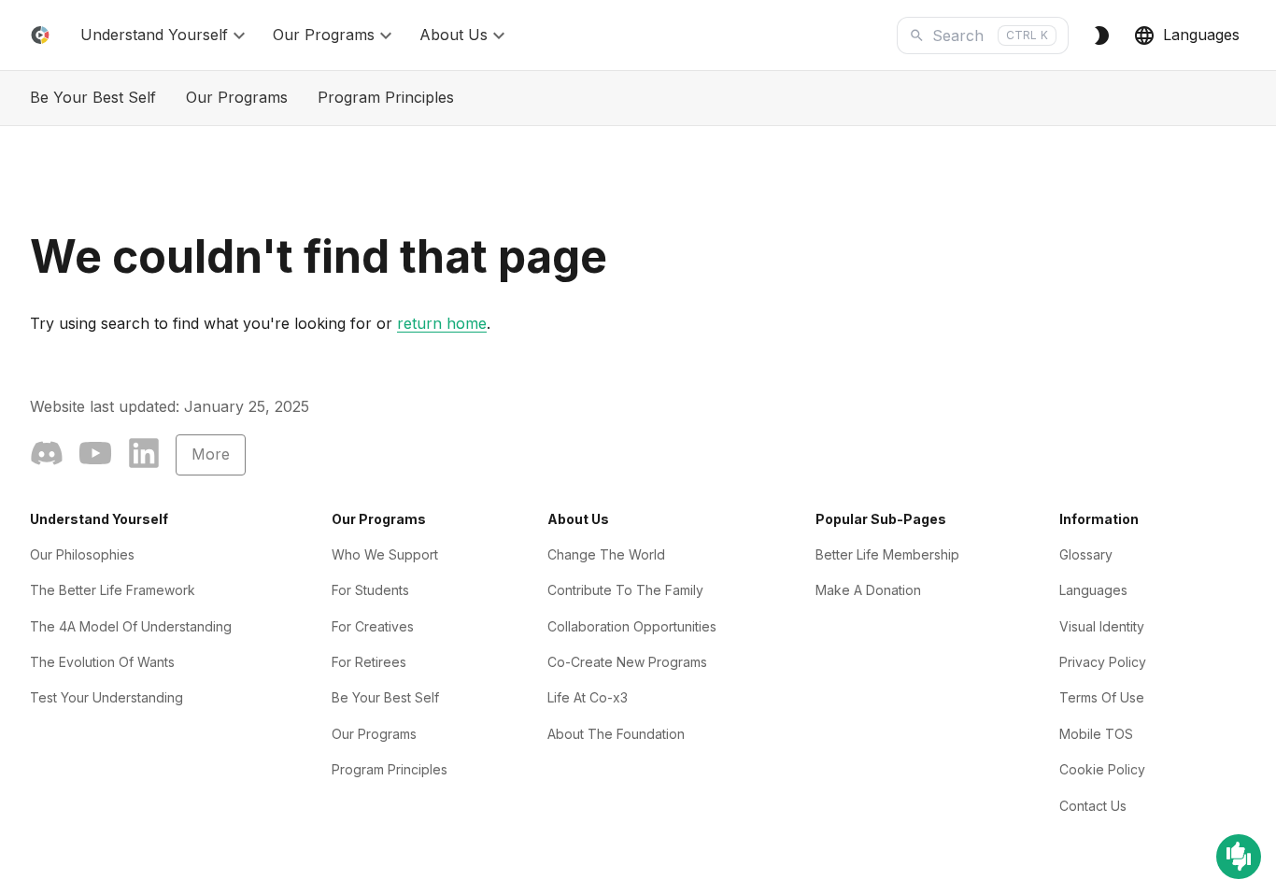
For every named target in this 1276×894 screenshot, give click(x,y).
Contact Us (1093, 806)
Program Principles (386, 97)
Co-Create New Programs (627, 662)
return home (442, 323)
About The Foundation (616, 734)
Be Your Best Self (93, 97)
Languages (1201, 34)
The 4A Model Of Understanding (131, 626)
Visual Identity (1101, 626)
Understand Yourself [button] (154, 34)
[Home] (40, 35)
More (210, 454)
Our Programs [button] (324, 34)
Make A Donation (868, 590)
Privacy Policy (1102, 662)
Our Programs (237, 97)
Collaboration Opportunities (631, 626)
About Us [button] (453, 34)
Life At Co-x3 (587, 697)
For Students (370, 590)
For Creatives (373, 626)
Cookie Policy (1102, 769)
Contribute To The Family (625, 590)
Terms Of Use (1101, 697)
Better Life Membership (887, 554)
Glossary (1086, 554)
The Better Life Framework (112, 590)
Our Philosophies (82, 554)
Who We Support (385, 554)
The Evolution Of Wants (102, 662)
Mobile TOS (1096, 734)
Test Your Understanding (106, 697)
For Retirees (369, 662)
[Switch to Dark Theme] (1101, 35)
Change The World (606, 554)
